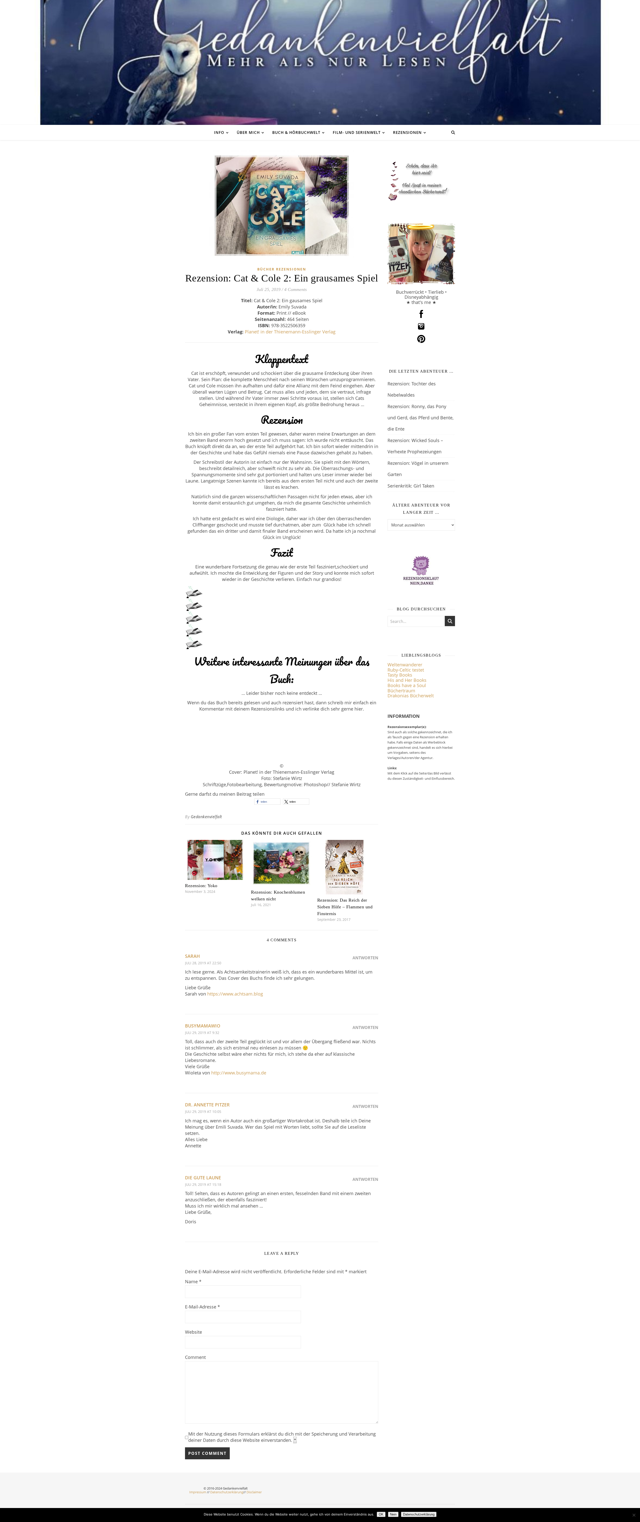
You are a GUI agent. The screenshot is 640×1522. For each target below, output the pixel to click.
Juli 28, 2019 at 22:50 (203, 963)
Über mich (248, 132)
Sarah (192, 956)
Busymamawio (202, 1026)
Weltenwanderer (405, 665)
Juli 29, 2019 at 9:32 (202, 1032)
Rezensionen (407, 132)
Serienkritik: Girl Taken (411, 486)
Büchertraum (401, 691)
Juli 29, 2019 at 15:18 (203, 1184)
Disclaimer (254, 1492)
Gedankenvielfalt (206, 816)
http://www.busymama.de (238, 1073)
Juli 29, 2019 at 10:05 (203, 1111)
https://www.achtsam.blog (235, 994)
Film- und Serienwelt (356, 132)
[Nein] (633, 1515)
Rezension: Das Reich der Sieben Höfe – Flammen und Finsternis (345, 907)
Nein (393, 1514)
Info (219, 132)
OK (381, 1514)
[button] (267, 801)
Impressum (197, 1492)
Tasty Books (400, 675)
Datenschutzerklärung (226, 1492)
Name (193, 1281)
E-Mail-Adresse (202, 1307)
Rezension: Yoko (201, 885)
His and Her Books (407, 680)
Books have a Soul (407, 685)
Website (193, 1332)
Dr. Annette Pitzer (207, 1105)
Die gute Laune (203, 1178)
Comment (195, 1357)
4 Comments (295, 289)
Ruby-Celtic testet (406, 670)
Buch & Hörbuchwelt (296, 132)
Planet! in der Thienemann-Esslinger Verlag (290, 332)
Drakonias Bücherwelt (411, 696)
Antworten (365, 958)
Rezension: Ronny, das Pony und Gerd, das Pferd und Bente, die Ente (421, 417)
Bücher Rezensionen (281, 269)
